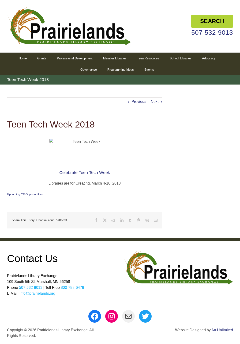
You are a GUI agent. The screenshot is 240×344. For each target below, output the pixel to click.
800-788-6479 (72, 288)
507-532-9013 (212, 32)
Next (154, 102)
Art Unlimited (222, 330)
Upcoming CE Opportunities (25, 194)
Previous (138, 102)
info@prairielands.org (37, 293)
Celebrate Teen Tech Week (84, 172)
